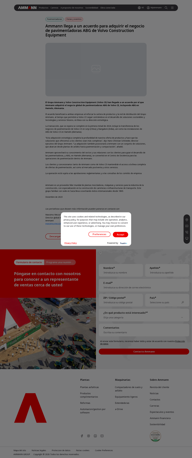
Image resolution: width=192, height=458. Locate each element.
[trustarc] (123, 243)
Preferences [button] (99, 234)
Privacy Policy (70, 243)
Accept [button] (120, 234)
